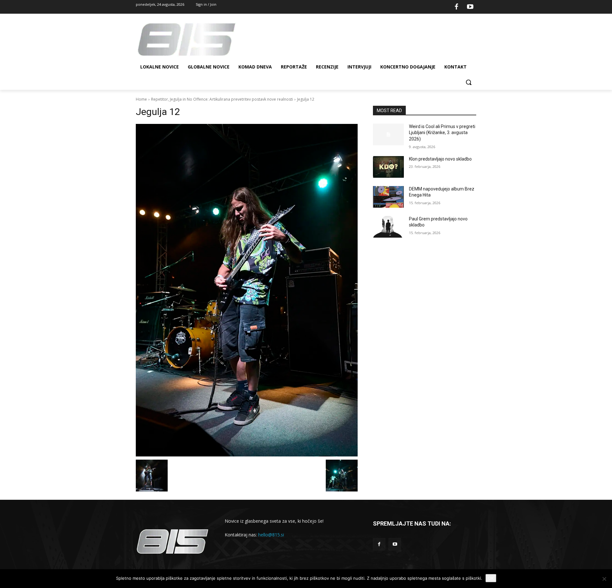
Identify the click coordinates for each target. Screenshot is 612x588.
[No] (604, 579)
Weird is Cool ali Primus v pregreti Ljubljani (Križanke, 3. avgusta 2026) (442, 132)
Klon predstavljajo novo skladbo (440, 158)
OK (491, 578)
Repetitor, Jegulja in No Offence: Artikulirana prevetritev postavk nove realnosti (222, 99)
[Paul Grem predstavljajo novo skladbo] (388, 227)
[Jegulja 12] (247, 290)
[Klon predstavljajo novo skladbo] (388, 167)
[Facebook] (456, 7)
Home (141, 99)
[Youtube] (470, 7)
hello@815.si (271, 535)
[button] (468, 82)
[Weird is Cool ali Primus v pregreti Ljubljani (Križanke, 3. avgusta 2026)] (388, 134)
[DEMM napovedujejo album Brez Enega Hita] (388, 197)
